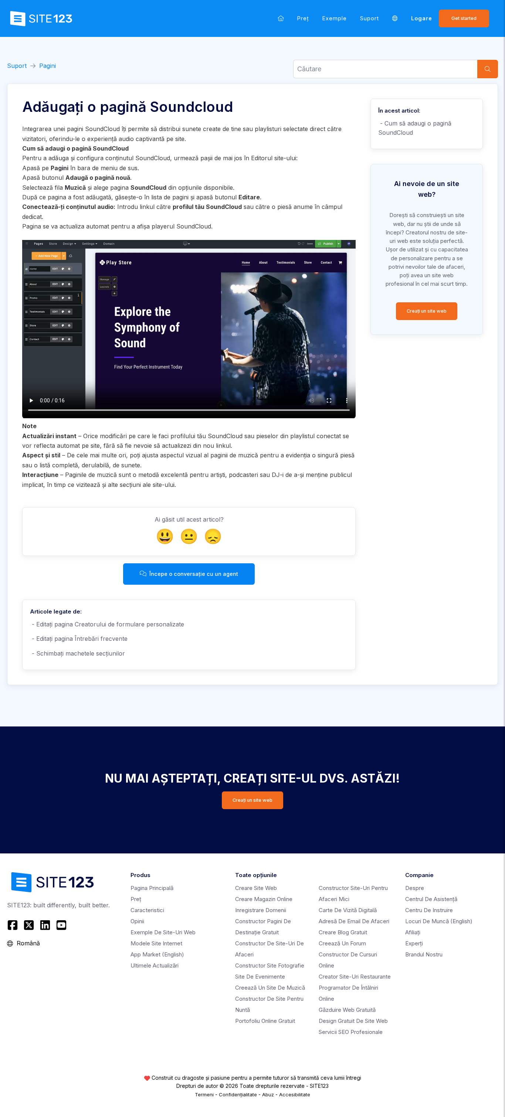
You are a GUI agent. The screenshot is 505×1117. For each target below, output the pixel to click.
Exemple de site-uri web (163, 932)
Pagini (47, 65)
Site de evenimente (260, 976)
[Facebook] (13, 925)
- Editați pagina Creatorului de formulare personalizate (107, 624)
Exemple (334, 18)
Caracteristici (147, 910)
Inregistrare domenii (260, 910)
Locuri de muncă (438, 921)
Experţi (414, 943)
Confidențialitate (238, 1094)
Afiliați (412, 932)
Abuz (268, 1094)
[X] (28, 925)
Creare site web (256, 887)
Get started (464, 18)
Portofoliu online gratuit (265, 1020)
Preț (303, 18)
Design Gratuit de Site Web (353, 1020)
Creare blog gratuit (343, 932)
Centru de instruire (429, 910)
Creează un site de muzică (270, 987)
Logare (421, 18)
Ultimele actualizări (155, 965)
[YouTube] (61, 925)
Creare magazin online (263, 899)
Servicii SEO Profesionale (351, 1031)
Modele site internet (156, 943)
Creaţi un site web (427, 311)
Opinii (137, 921)
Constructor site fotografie (269, 965)
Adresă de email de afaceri (354, 921)
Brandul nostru (424, 954)
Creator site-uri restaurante (355, 976)
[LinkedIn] (45, 925)
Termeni (204, 1094)
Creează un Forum (342, 943)
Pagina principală (152, 887)
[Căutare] (487, 69)
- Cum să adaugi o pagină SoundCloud (414, 128)
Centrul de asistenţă (431, 899)
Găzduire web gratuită (347, 1009)
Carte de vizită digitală (348, 910)
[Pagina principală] (281, 18)
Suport (369, 18)
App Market (157, 954)
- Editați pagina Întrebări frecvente (79, 638)
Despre (414, 887)
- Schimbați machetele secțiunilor (77, 653)
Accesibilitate (294, 1094)
